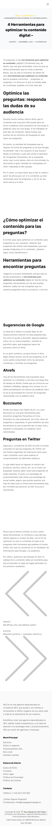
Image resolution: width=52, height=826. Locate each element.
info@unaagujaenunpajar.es (28, 802)
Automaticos (41, 42)
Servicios (7, 742)
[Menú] (48, 4)
